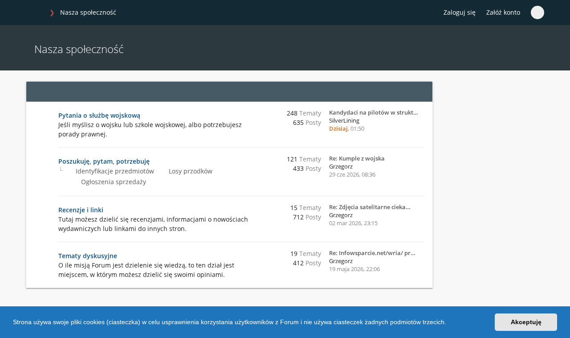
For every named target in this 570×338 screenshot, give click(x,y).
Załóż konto (503, 12)
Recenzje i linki (80, 210)
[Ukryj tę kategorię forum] (421, 91)
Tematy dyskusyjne (87, 255)
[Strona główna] (35, 13)
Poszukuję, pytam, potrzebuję (104, 161)
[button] (449, 323)
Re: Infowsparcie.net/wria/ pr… (372, 253)
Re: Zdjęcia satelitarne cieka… (370, 207)
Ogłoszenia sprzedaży (112, 181)
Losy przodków (189, 171)
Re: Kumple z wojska (357, 158)
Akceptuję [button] (526, 322)
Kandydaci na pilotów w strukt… (373, 112)
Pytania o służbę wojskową (99, 115)
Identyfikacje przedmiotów (114, 171)
